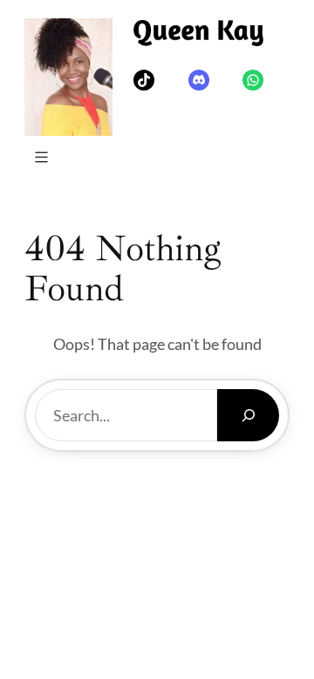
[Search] (248, 415)
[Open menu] (41, 157)
